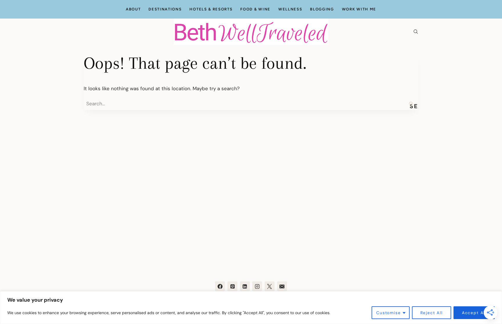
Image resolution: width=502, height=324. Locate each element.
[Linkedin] (245, 286)
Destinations (165, 9)
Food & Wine (255, 9)
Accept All (474, 312)
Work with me (359, 9)
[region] (251, 307)
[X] (270, 286)
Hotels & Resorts (210, 9)
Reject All (431, 312)
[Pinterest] (232, 286)
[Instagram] (257, 286)
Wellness (290, 9)
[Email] (282, 286)
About (133, 9)
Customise (388, 312)
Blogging (322, 9)
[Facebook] (220, 286)
